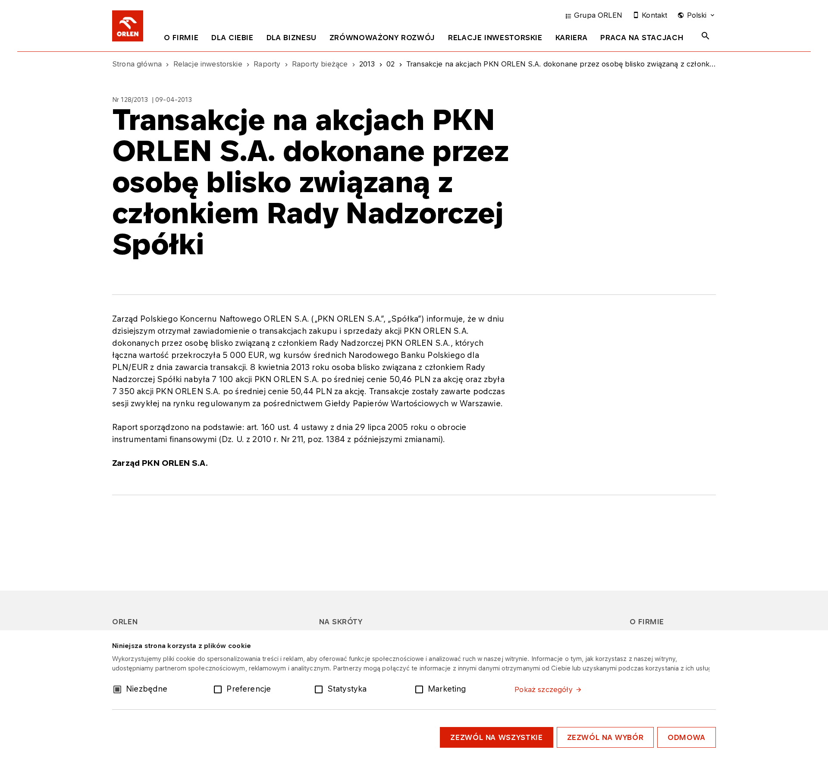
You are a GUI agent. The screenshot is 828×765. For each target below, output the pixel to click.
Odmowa (687, 737)
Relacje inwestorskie (495, 37)
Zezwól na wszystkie (496, 737)
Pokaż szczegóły (543, 689)
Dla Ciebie (232, 37)
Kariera (571, 37)
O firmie (181, 37)
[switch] (219, 688)
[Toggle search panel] (705, 35)
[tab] (181, 39)
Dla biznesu (292, 37)
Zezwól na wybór (605, 737)
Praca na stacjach (642, 37)
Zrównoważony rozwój (382, 37)
